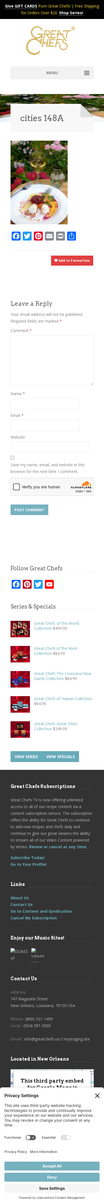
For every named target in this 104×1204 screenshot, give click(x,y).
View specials (60, 756)
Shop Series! (71, 12)
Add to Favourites (74, 260)
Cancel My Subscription (34, 918)
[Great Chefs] (52, 42)
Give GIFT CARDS (21, 6)
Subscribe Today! (28, 857)
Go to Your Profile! (29, 864)
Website (18, 437)
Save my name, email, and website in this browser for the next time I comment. (48, 468)
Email (17, 415)
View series (26, 756)
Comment (21, 330)
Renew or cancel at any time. (57, 846)
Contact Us (22, 904)
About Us (20, 897)
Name (18, 393)
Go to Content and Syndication (41, 911)
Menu (52, 72)
